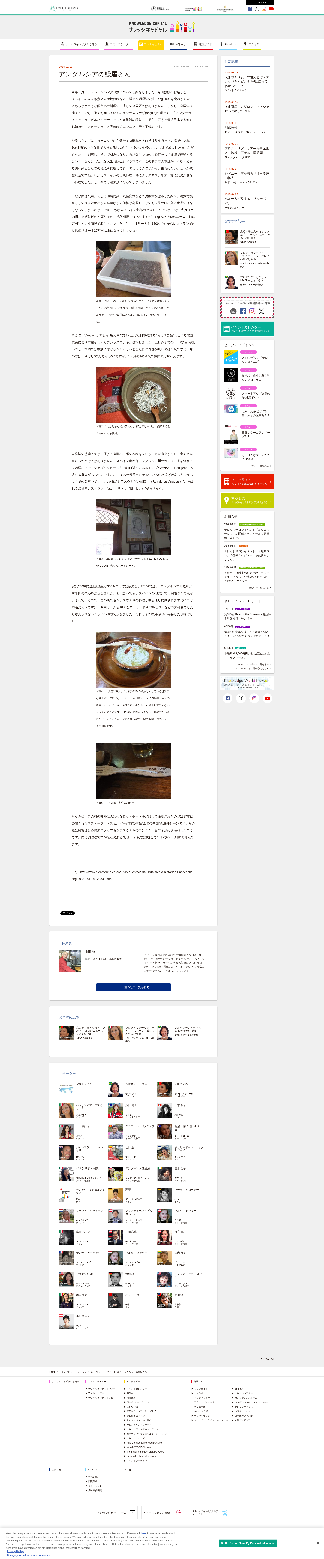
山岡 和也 (131, 1231)
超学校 (129, 1393)
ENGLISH (202, 66)
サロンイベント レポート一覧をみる (250, 664)
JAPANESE (182, 66)
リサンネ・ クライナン (89, 1210)
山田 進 (129, 1147)
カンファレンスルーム (244, 1398)
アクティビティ (153, 44)
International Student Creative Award (144, 1451)
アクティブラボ (202, 1398)
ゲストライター (85, 1084)
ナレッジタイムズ (134, 1438)
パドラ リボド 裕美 (87, 1168)
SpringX (237, 1389)
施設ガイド (205, 44)
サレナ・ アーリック (88, 1252)
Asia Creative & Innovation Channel (143, 1442)
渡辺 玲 (129, 1273)
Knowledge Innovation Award (140, 1456)
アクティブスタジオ (204, 1402)
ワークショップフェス (136, 1402)
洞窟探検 (231, 127)
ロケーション (94, 1486)
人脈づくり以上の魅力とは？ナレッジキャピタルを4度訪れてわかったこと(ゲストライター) (247, 576)
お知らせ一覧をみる (259, 588)
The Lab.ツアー (95, 1393)
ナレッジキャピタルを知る (81, 44)
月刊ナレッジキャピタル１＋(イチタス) (145, 1433)
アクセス (254, 44)
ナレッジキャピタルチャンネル (205, 1512)
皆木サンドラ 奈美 (136, 1084)
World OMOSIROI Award (138, 1447)
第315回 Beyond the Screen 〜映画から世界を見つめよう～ (247, 616)
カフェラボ (200, 1406)
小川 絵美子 (83, 1316)
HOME (53, 1372)
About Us (230, 44)
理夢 (128, 1189)
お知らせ (180, 44)
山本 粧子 (180, 1105)
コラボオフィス (241, 1411)
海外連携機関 (94, 1490)
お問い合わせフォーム (113, 1512)
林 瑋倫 (179, 1294)
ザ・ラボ (197, 1393)
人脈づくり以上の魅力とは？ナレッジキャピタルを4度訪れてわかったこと (247, 81)
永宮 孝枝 (180, 1231)
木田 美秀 (81, 1294)
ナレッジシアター (242, 1393)
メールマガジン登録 (158, 1512)
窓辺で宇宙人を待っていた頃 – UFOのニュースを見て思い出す (90, 1031)
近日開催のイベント (135, 1415)
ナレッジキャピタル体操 (99, 1398)
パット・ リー (133, 1294)
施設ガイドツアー (242, 1420)
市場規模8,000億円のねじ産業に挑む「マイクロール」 (247, 655)
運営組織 (92, 1477)
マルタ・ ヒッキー (185, 1210)
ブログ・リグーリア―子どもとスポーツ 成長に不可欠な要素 (139, 1031)
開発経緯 (92, 1481)
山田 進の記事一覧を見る (133, 987)
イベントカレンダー (135, 1389)
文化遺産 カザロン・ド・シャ (247, 107)
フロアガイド (199, 1389)
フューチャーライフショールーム (209, 1420)
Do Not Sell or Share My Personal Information (248, 1543)
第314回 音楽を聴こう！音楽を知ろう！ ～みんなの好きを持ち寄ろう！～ (247, 635)
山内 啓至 (180, 1252)
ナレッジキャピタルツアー (101, 1389)
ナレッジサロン (200, 1415)
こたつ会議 (131, 1406)
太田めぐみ (181, 1084)
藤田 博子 (131, 1105)
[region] (162, 1543)
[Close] (318, 1543)
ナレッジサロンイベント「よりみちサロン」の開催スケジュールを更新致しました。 (246, 533)
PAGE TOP (268, 1359)
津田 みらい (83, 1231)
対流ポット (131, 1398)
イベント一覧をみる (259, 466)
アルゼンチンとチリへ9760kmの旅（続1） (188, 1029)
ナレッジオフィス (242, 1406)
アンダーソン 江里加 (137, 1168)
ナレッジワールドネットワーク (93, 1372)
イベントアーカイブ (135, 1460)
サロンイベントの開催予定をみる (252, 668)
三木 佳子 (180, 1168)
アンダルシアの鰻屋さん (134, 1372)
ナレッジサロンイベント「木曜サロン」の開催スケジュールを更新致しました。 (246, 555)
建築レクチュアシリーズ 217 (140, 1411)
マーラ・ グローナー (187, 1189)
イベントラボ (201, 1411)
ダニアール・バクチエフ (139, 1126)
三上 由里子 (83, 1126)
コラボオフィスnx (242, 1415)
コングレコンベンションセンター (250, 1402)
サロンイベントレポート (138, 1424)
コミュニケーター (120, 44)
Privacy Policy (15, 1551)
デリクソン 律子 (85, 1273)
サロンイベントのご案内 (138, 1420)
